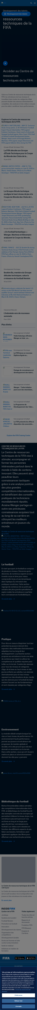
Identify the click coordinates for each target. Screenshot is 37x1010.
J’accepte (18, 1006)
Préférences (18, 995)
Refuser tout (18, 1001)
